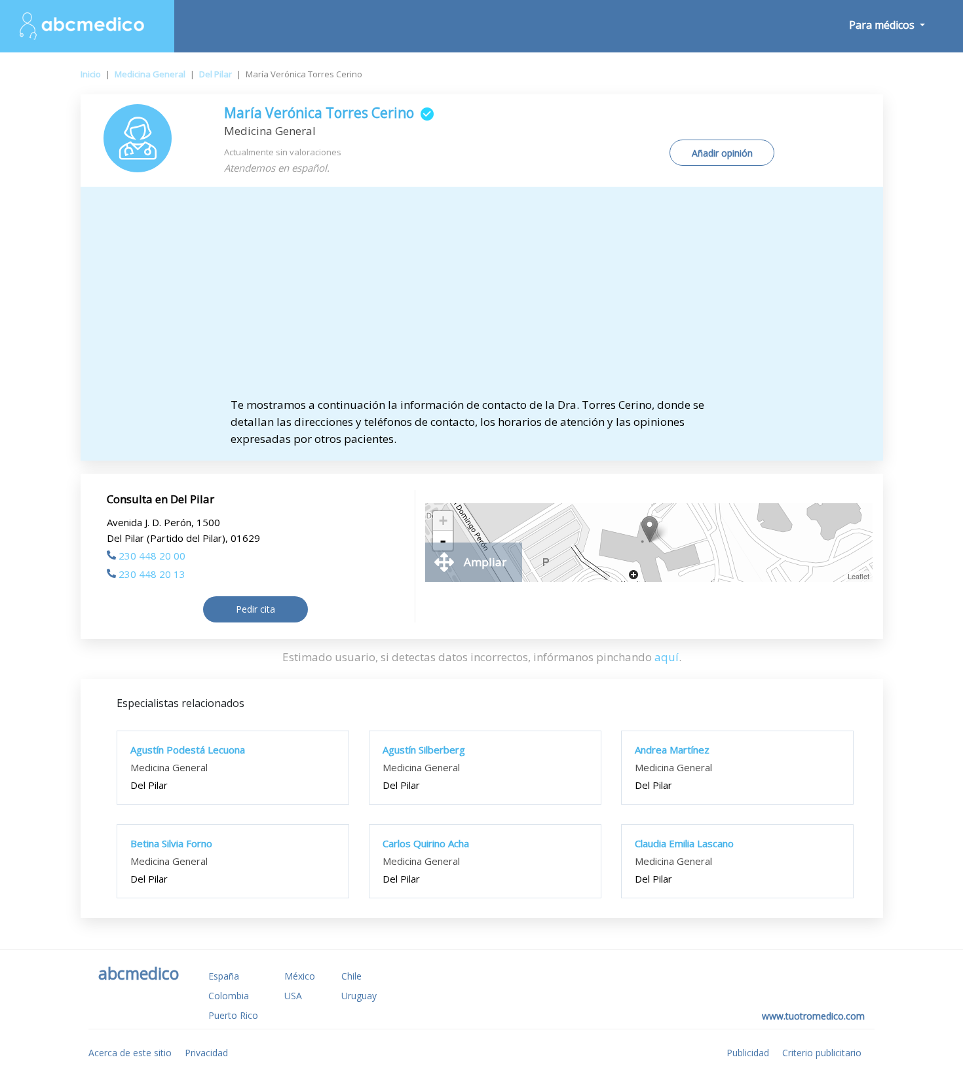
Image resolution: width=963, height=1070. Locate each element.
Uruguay (359, 995)
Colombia (228, 995)
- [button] (442, 540)
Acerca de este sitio (130, 1052)
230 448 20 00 (152, 555)
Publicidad (748, 1052)
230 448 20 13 (152, 574)
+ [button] (443, 520)
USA (293, 995)
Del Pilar (215, 74)
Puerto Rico (233, 1015)
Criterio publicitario (821, 1052)
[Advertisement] (481, 298)
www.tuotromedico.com (813, 1016)
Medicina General (150, 74)
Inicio (91, 74)
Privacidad (206, 1052)
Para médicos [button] (883, 25)
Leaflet (858, 576)
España (223, 976)
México (299, 976)
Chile (351, 976)
